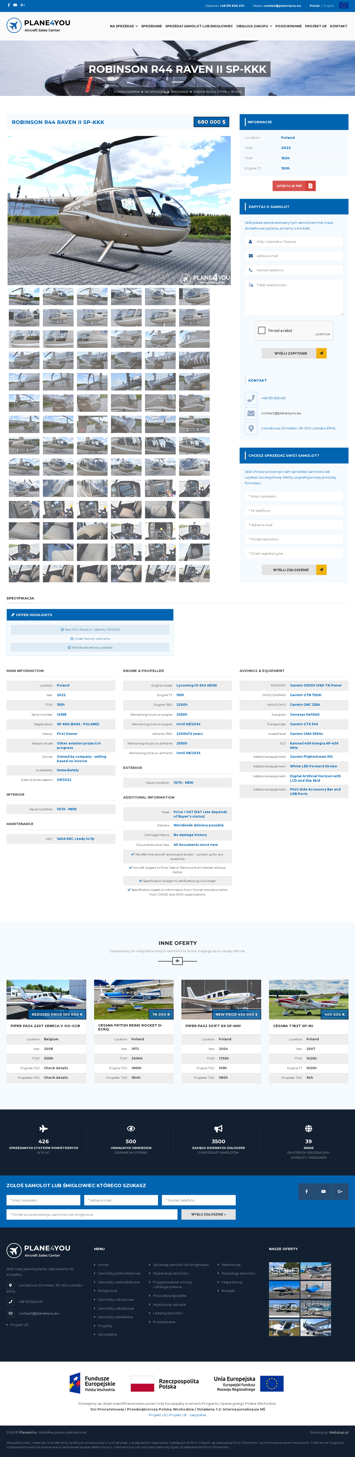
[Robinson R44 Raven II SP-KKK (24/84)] (194, 360)
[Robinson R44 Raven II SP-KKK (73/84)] (24, 552)
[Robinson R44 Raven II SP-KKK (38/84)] (58, 424)
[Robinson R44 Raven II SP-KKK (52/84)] (126, 467)
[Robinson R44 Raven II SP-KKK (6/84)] (194, 296)
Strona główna (127, 92)
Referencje (231, 1265)
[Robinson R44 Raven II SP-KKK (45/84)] (92, 445)
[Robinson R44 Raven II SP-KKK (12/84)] (194, 317)
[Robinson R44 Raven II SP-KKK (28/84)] (126, 381)
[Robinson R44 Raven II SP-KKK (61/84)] (24, 509)
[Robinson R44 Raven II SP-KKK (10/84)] (126, 317)
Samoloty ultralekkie (115, 1317)
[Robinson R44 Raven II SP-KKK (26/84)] (58, 381)
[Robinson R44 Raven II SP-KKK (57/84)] (92, 488)
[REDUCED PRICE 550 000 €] (46, 999)
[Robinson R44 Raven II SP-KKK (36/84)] (194, 403)
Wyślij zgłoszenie (291, 570)
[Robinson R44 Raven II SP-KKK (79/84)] (24, 573)
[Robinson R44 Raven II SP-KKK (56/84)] (58, 488)
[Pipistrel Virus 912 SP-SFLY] (284, 1327)
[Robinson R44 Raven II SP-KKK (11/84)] (160, 317)
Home (103, 1265)
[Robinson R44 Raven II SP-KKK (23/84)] (160, 360)
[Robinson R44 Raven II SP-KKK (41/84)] (160, 424)
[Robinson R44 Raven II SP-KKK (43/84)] (24, 445)
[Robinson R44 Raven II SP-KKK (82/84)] (126, 573)
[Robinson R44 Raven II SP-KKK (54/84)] (194, 467)
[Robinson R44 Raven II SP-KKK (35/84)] (160, 403)
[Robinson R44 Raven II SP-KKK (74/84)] (58, 552)
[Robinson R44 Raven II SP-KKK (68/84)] (58, 531)
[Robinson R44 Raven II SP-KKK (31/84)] (24, 403)
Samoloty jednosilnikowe (119, 1273)
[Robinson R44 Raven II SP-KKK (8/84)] (58, 317)
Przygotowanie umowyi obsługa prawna (172, 1284)
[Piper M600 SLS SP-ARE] (284, 1271)
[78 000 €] (134, 999)
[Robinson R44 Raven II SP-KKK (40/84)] (126, 424)
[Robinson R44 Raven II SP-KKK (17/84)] (160, 339)
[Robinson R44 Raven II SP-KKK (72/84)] (194, 531)
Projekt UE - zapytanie (187, 1415)
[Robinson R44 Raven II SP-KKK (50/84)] (58, 467)
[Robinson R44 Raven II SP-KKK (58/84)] (126, 488)
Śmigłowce (179, 92)
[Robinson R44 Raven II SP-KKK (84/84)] (194, 573)
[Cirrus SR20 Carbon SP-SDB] (315, 1289)
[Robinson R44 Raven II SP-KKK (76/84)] (126, 552)
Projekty (105, 1326)
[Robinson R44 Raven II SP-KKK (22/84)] (126, 360)
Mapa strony (232, 1282)
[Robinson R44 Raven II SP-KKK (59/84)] (160, 488)
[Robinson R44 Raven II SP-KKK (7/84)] (24, 317)
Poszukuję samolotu (238, 1273)
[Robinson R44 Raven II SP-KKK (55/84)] (24, 488)
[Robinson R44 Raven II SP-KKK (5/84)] (160, 296)
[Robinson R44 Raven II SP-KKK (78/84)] (194, 552)
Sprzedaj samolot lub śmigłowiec (199, 26)
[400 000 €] (309, 999)
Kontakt (338, 26)
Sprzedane (151, 26)
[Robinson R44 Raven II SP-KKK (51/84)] (92, 467)
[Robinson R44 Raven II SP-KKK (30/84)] (194, 381)
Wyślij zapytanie (290, 353)
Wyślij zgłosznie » (208, 1214)
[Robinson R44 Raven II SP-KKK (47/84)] (160, 445)
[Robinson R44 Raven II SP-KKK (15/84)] (92, 339)
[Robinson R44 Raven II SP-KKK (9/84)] (92, 317)
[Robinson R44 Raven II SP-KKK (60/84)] (194, 488)
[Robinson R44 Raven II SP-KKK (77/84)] (160, 552)
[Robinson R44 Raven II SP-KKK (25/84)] (24, 381)
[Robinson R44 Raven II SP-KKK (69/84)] (92, 531)
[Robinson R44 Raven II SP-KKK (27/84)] (92, 381)
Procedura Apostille (169, 1295)
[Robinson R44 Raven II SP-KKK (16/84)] (126, 339)
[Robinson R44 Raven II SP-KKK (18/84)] (194, 339)
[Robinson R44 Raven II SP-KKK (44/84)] (58, 445)
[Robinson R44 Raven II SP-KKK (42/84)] (194, 424)
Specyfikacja (20, 598)
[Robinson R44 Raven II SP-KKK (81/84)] (92, 573)
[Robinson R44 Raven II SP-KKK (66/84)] (194, 509)
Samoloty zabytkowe (116, 1308)
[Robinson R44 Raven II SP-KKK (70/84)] (126, 531)
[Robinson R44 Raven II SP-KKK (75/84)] (92, 552)
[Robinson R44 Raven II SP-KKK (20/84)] (58, 360)
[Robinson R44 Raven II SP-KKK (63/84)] (92, 509)
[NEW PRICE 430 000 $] (221, 999)
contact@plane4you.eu (281, 413)
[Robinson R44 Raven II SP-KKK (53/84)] (160, 467)
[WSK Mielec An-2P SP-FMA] (315, 1327)
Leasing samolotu (168, 1313)
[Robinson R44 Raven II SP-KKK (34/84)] (126, 403)
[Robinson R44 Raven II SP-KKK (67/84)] (24, 531)
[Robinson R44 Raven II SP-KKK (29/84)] (160, 381)
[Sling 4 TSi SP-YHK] (315, 1308)
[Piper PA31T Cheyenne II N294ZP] (284, 1289)
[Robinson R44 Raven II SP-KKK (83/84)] (160, 573)
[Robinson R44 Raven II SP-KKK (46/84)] (126, 445)
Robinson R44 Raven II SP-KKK (217, 92)
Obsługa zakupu (252, 26)
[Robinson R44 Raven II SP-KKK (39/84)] (92, 424)
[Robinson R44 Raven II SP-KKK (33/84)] (92, 403)
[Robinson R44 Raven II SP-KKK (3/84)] (92, 296)
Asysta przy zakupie (169, 1304)
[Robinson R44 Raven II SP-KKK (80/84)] (58, 573)
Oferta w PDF (289, 186)
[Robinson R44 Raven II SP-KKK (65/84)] (160, 509)
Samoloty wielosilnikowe (119, 1282)
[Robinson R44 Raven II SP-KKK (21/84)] (92, 360)
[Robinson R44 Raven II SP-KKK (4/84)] (126, 296)
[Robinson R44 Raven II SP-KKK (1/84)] (24, 296)
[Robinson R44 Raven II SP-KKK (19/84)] (24, 360)
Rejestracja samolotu (170, 1273)
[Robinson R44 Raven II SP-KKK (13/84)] (24, 339)
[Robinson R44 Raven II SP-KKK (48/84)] (194, 445)
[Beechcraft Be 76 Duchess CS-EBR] (284, 1308)
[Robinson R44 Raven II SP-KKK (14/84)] (58, 339)
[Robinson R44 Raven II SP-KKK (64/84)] (126, 509)
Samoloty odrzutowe (116, 1299)
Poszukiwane (288, 26)
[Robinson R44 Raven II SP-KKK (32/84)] (58, 403)
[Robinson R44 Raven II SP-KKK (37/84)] (24, 424)
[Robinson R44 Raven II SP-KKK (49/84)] (24, 467)
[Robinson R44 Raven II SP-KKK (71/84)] (160, 531)
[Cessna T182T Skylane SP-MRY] (315, 1271)
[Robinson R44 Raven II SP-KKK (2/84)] (58, 296)
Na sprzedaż (122, 26)
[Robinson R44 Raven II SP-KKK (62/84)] (58, 509)
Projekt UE (316, 26)
